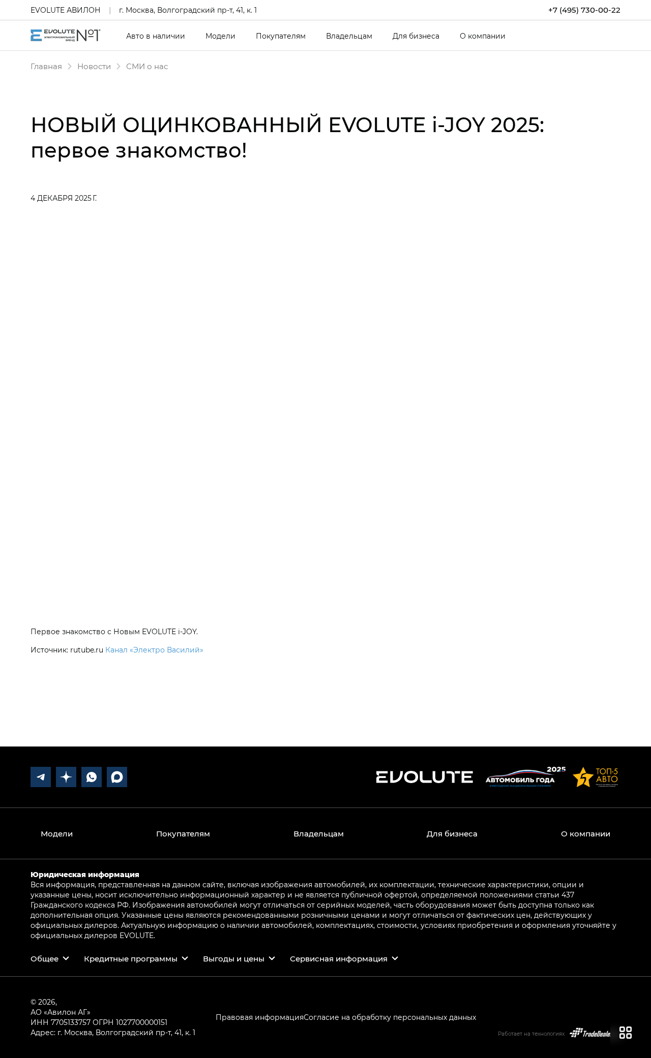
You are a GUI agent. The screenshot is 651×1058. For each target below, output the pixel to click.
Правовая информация (260, 1017)
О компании (483, 36)
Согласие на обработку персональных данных (390, 1017)
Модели (220, 36)
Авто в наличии (155, 36)
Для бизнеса (416, 36)
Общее (44, 958)
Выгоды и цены (233, 958)
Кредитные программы (130, 958)
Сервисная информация (339, 958)
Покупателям (281, 36)
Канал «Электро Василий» (154, 650)
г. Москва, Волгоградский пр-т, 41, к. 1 (188, 10)
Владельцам (349, 36)
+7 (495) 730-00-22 (584, 10)
